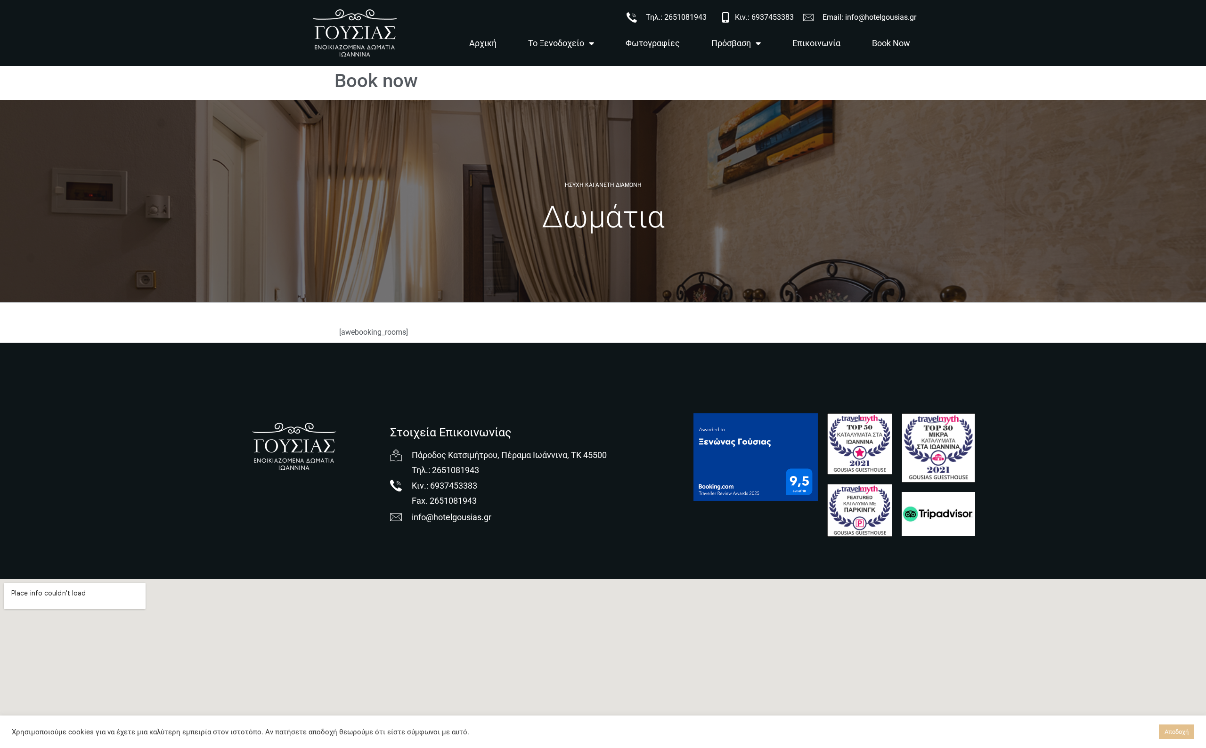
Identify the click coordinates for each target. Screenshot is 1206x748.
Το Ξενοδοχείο (556, 43)
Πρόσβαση (731, 43)
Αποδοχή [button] (1177, 731)
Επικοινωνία (816, 43)
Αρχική (483, 43)
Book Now (891, 43)
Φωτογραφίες (653, 43)
